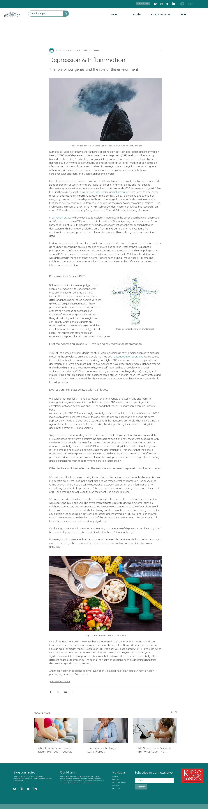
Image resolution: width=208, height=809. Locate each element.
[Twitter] (167, 3)
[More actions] (160, 50)
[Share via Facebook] (50, 691)
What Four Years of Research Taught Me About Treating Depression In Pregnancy (56, 749)
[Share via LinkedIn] (65, 691)
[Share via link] (73, 691)
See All (174, 712)
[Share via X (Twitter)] (58, 691)
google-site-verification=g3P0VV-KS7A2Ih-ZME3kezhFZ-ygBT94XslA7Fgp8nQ (81, 789)
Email (137, 775)
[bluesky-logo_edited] (155, 3)
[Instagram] (161, 3)
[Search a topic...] (66, 13)
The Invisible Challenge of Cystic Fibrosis (103, 749)
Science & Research (60, 681)
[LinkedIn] (173, 3)
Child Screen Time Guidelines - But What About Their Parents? (154, 749)
